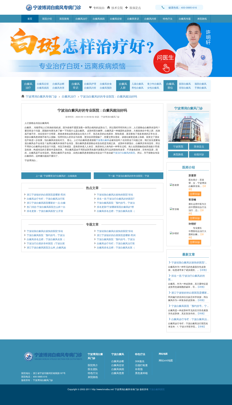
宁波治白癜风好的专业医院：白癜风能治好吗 (108, 96)
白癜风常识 (133, 18)
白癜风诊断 (58, 83)
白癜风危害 (58, 87)
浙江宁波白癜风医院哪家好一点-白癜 (45, 202)
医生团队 (93, 369)
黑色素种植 (141, 373)
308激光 (139, 361)
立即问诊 (195, 194)
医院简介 (93, 365)
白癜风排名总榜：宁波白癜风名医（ (115, 211)
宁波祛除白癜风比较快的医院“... (189, 262)
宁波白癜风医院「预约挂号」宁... (190, 306)
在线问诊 (199, 154)
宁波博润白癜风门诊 (95, 356)
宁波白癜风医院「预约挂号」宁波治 (115, 202)
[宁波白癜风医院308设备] (116, 49)
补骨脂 (139, 369)
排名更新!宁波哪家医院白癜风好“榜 (115, 206)
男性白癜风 (137, 87)
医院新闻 (64, 18)
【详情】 (203, 269)
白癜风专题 (185, 18)
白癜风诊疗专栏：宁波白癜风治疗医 (45, 198)
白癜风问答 (150, 18)
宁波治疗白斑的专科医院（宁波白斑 (45, 243)
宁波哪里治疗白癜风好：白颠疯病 (60, 175)
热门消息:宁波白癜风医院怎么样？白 (45, 206)
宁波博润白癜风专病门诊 (42, 96)
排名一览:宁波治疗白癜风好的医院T (115, 198)
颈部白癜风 (200, 83)
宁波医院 (178, 146)
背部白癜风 (185, 87)
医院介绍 (47, 18)
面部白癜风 (185, 83)
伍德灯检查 (141, 365)
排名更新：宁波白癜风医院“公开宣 (44, 211)
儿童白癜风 (137, 83)
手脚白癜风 (200, 87)
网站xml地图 (166, 360)
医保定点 (199, 146)
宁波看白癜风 (102, 140)
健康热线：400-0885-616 (182, 7)
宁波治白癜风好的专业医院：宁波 (132, 175)
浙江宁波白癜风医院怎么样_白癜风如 (46, 247)
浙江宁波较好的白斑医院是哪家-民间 (45, 194)
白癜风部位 (170, 85)
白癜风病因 (99, 18)
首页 (29, 18)
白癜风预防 (106, 87)
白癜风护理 (90, 83)
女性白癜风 (153, 87)
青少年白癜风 (154, 83)
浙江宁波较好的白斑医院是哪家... (190, 292)
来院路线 (202, 18)
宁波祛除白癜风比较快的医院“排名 (114, 194)
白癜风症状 (116, 18)
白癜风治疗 (81, 18)
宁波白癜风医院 (157, 389)
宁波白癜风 (117, 354)
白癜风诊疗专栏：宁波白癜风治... (190, 319)
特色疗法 (167, 18)
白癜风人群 (123, 85)
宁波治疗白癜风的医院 (124, 152)
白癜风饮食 (106, 83)
